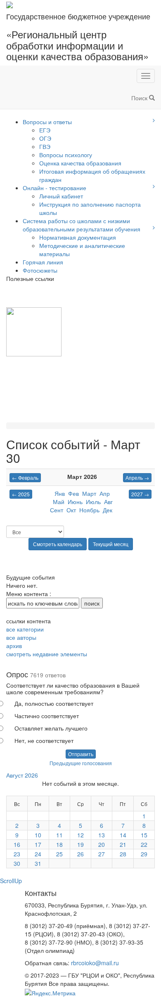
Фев (73, 493)
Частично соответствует (46, 716)
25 (59, 854)
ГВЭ (44, 146)
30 (17, 863)
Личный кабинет (61, 196)
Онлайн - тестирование (54, 188)
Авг (108, 501)
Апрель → (137, 477)
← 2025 (21, 493)
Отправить (80, 753)
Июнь (75, 501)
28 (123, 854)
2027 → (140, 493)
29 (144, 854)
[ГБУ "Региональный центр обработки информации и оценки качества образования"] (9, 4)
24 (38, 854)
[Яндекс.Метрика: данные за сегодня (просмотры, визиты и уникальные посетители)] (50, 993)
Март (89, 493)
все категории (25, 629)
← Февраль (25, 477)
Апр (104, 493)
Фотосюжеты (40, 270)
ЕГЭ (44, 130)
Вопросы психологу (65, 155)
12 (80, 835)
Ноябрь (89, 510)
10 (38, 835)
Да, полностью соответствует (53, 703)
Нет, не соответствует (43, 740)
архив (14, 645)
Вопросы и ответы (47, 122)
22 (144, 844)
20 (101, 844)
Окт (71, 510)
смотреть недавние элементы (46, 654)
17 (38, 844)
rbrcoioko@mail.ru (95, 963)
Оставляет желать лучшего (51, 728)
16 (17, 844)
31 (38, 863)
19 (80, 844)
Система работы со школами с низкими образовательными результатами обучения (81, 225)
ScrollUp (11, 881)
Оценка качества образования (80, 163)
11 (59, 835)
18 (59, 844)
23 (17, 854)
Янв (59, 493)
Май (58, 501)
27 (101, 854)
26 (80, 854)
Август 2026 (22, 775)
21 (123, 844)
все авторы (21, 637)
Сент (56, 510)
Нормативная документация (77, 237)
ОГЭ (45, 138)
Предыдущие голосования (81, 762)
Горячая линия (43, 262)
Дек (107, 510)
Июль (93, 501)
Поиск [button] (140, 98)
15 (144, 835)
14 (123, 835)
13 (101, 835)
